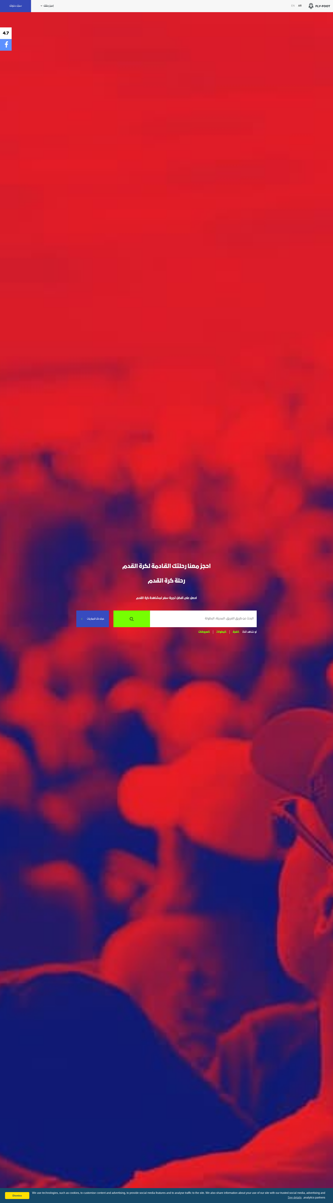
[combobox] (202, 619)
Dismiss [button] (17, 1195)
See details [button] (295, 1197)
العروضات (204, 632)
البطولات (221, 632)
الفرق (236, 632)
